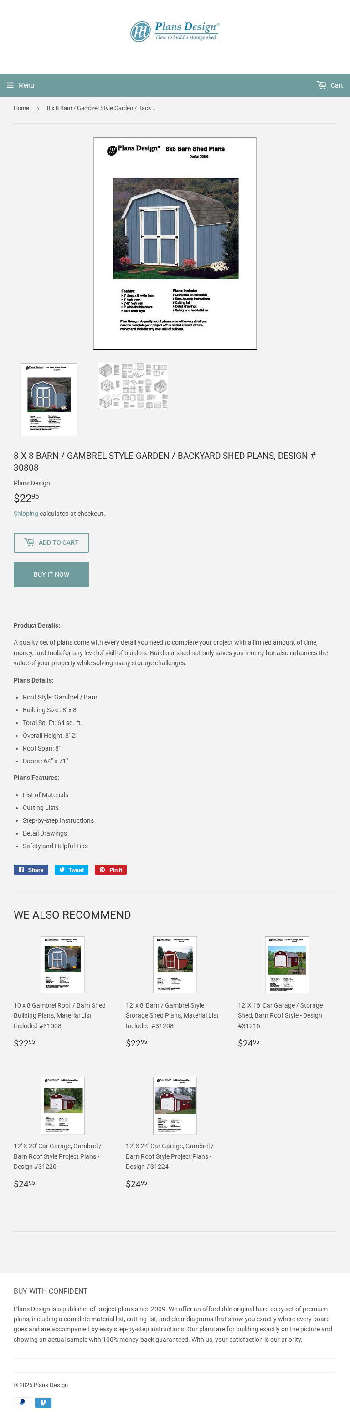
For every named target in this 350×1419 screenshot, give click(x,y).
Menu (26, 85)
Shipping (26, 513)
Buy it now (51, 574)
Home (21, 108)
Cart (336, 85)
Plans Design (51, 1385)
